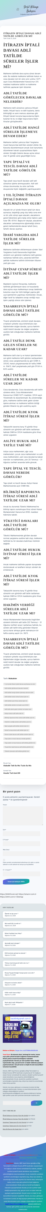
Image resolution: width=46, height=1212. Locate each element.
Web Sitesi (6, 849)
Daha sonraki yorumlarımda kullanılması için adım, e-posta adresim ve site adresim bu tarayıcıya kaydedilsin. (21, 863)
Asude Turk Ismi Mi (11, 773)
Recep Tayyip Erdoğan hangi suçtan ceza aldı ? (20, 973)
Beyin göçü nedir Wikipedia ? (14, 1002)
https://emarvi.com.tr (27, 894)
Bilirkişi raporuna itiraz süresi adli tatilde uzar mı (19, 717)
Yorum (5, 805)
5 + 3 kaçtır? (7, 870)
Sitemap (19, 897)
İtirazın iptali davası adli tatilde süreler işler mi (19, 734)
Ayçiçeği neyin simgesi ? (12, 943)
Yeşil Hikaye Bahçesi (31, 9)
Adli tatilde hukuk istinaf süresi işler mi (16, 696)
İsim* (4, 830)
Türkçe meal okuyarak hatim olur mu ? (17, 963)
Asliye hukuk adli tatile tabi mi (14, 713)
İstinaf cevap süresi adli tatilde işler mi (16, 730)
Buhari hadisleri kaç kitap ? (13, 933)
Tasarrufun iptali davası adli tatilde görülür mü (19, 747)
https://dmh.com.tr (8, 897)
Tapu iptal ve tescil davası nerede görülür (17, 738)
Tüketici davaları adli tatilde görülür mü (17, 751)
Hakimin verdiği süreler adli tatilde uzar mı (18, 722)
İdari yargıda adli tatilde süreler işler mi (16, 726)
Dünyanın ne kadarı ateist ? (13, 983)
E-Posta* (6, 840)
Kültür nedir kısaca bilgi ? (13, 992)
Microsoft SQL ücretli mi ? (13, 923)
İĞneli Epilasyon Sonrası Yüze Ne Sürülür (15, 1115)
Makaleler (12, 678)
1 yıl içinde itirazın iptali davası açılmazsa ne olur (20, 684)
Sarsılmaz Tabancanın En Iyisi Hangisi (14, 1122)
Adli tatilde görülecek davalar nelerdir (16, 688)
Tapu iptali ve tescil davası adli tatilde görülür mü (20, 743)
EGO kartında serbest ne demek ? (15, 953)
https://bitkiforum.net (9, 894)
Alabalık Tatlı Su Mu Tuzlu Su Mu (17, 765)
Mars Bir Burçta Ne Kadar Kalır (12, 1129)
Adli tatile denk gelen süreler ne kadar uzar (18, 709)
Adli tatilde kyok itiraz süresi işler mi (16, 701)
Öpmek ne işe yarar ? (11, 913)
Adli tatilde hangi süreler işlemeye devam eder (19, 692)
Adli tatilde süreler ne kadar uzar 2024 (16, 705)
